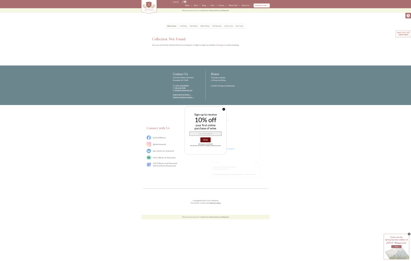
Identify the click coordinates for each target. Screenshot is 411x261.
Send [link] (205, 140)
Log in (176, 2)
